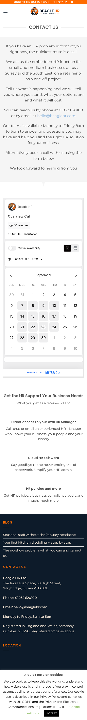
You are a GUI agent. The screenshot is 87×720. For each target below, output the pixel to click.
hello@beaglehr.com (56, 116)
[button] (5, 11)
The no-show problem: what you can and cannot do (42, 553)
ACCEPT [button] (51, 713)
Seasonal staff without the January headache (39, 535)
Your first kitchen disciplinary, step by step (37, 542)
